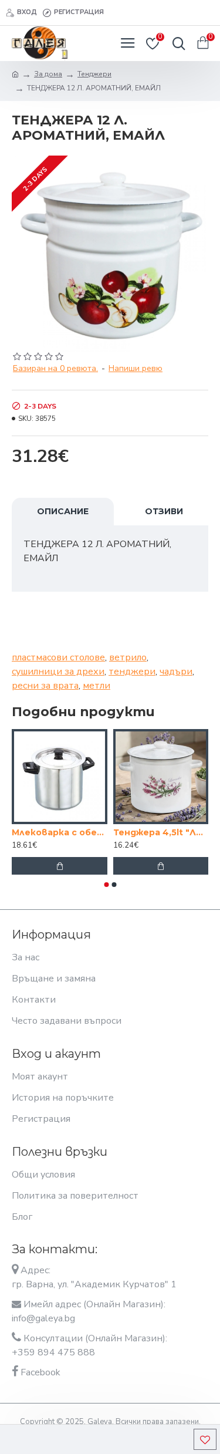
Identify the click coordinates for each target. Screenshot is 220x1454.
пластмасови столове (58, 657)
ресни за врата (45, 685)
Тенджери (94, 74)
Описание (63, 511)
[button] (106, 884)
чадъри (176, 671)
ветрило (128, 657)
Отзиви (164, 511)
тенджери (132, 671)
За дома (48, 74)
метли (96, 685)
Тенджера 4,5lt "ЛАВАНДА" (161, 832)
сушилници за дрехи (58, 671)
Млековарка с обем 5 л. (59, 832)
